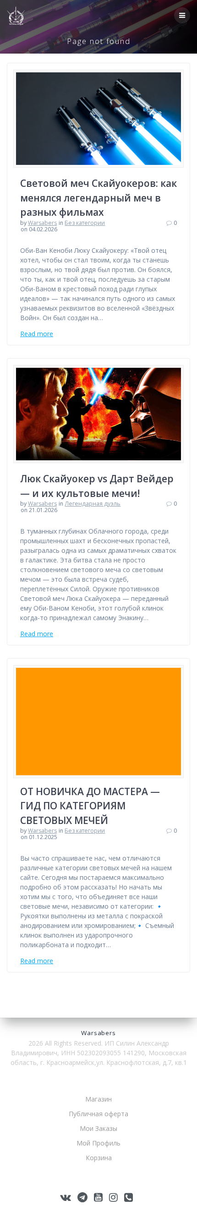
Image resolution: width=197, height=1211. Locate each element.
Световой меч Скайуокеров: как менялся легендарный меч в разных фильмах (98, 197)
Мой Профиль (98, 1143)
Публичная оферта (98, 1113)
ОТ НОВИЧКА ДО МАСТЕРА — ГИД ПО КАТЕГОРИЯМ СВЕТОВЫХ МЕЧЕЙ (90, 806)
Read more (36, 333)
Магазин (98, 1099)
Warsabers (42, 223)
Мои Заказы (98, 1128)
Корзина (99, 1157)
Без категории (85, 223)
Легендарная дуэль (92, 503)
